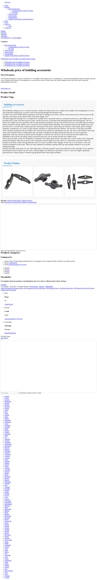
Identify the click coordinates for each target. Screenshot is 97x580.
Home (6, 5)
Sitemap (41, 286)
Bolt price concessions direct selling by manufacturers (21, 202)
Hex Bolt (15, 12)
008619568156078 (10, 333)
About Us (7, 24)
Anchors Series (12, 14)
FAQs (6, 22)
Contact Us (8, 28)
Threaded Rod (12, 17)
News (6, 21)
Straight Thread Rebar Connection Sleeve (20, 19)
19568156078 (13, 263)
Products (7, 7)
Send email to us (6, 88)
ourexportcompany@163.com (17, 264)
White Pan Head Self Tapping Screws (12, 288)
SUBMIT (4, 285)
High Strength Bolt (14, 9)
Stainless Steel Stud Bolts (8, 290)
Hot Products (34, 286)
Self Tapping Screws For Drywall (84, 288)
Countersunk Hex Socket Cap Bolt (22, 10)
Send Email (4, 338)
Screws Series (12, 16)
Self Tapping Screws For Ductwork (34, 288)
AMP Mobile (49, 286)
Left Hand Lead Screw (66, 288)
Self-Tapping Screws (52, 288)
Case (9, 26)
